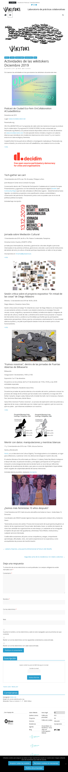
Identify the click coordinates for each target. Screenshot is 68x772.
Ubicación (57, 721)
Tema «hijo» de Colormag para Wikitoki (47, 730)
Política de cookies (47, 720)
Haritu (6, 453)
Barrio (6, 57)
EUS (55, 715)
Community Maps (10, 191)
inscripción (33, 472)
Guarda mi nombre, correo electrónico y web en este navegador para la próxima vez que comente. (32, 633)
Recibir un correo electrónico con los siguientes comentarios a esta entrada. (28, 640)
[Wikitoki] (5, 15)
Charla (12, 57)
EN (55, 718)
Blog (30, 729)
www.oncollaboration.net (17, 119)
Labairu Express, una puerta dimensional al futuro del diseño (27, 549)
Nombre (6, 599)
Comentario (7, 573)
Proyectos (32, 718)
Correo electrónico (10, 609)
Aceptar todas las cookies (20, 763)
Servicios (31, 721)
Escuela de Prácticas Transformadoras (29, 2)
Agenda (31, 727)
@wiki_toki (13, 697)
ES (55, 712)
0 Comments (27, 68)
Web (4, 619)
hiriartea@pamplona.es (23, 254)
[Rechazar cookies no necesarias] (66, 764)
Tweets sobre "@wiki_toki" (10, 687)
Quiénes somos (33, 715)
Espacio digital (19, 57)
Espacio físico (28, 57)
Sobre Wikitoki (33, 712)
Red (35, 57)
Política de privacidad (34, 768)
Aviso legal (45, 712)
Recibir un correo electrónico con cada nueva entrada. (21, 646)
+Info (6, 147)
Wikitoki (19, 68)
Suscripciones (58, 724)
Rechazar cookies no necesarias (46, 763)
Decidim (54, 189)
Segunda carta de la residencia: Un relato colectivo (44, 557)
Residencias (32, 724)
